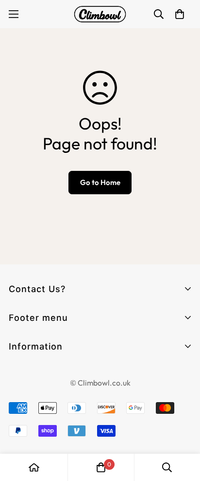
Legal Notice (33, 391)
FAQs (19, 362)
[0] (101, 467)
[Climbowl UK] (100, 14)
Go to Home (100, 182)
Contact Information (49, 373)
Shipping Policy (38, 443)
